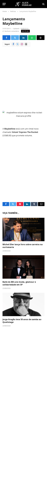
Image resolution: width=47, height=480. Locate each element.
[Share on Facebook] (6, 37)
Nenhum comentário (12, 31)
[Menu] (4, 4)
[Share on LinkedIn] (23, 37)
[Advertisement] (23, 80)
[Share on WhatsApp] (32, 37)
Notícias (25, 31)
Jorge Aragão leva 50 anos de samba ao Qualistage (22, 320)
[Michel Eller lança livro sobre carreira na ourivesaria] (23, 229)
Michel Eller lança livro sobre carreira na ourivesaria (23, 246)
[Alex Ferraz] (23, 4)
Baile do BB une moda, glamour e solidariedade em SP (19, 283)
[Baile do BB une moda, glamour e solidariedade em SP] (23, 267)
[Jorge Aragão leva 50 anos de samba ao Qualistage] (23, 304)
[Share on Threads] (40, 37)
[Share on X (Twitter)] (15, 37)
